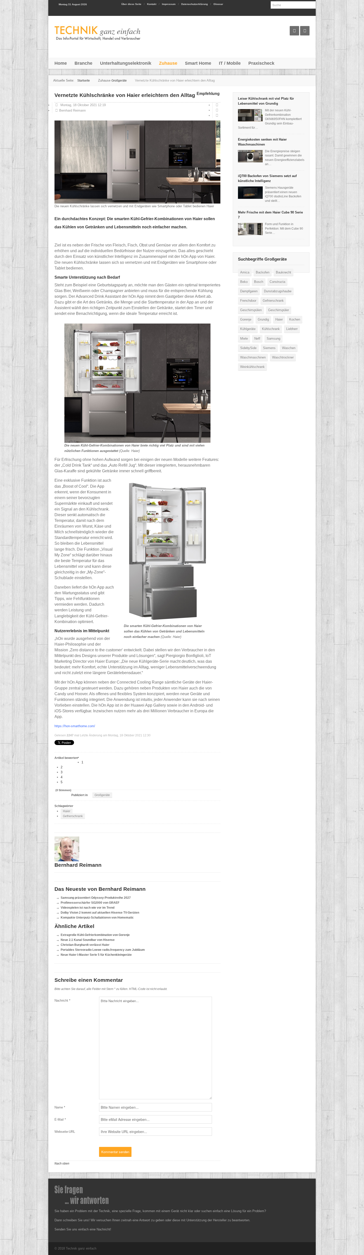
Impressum (169, 4)
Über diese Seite (131, 4)
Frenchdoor (248, 300)
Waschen (288, 348)
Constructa (277, 282)
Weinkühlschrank (252, 367)
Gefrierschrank (73, 816)
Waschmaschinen (253, 357)
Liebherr (292, 329)
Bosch (258, 282)
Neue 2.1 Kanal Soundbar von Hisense (88, 939)
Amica (244, 272)
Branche (83, 63)
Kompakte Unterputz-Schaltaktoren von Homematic (97, 917)
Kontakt (151, 4)
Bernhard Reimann (72, 110)
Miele (244, 338)
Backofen (262, 272)
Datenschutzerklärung (194, 4)
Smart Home (198, 63)
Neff (257, 338)
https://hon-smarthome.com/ (74, 726)
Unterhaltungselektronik (125, 63)
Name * (59, 1107)
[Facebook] (294, 30)
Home (60, 63)
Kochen (294, 319)
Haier (66, 811)
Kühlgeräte (248, 329)
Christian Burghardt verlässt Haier (85, 944)
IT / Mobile (230, 63)
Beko (244, 282)
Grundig (263, 319)
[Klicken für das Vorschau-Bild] (137, 162)
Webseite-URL (64, 1132)
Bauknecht (283, 272)
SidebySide (248, 348)
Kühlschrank (271, 329)
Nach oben (61, 1163)
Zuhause (168, 63)
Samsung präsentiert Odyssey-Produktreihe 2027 (96, 897)
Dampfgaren (249, 291)
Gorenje (245, 319)
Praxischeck (261, 63)
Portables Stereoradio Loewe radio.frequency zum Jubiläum (103, 949)
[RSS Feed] (305, 30)
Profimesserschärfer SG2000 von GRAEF (90, 902)
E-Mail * (60, 1119)
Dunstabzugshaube (277, 291)
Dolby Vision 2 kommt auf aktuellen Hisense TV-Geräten (100, 912)
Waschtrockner (283, 357)
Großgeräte (102, 795)
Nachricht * (62, 1000)
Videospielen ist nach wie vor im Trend (87, 907)
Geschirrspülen (251, 310)
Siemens (269, 348)
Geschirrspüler (278, 310)
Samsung (273, 338)
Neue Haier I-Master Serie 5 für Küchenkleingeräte (96, 954)
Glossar (218, 4)
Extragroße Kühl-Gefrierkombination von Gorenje (95, 934)
